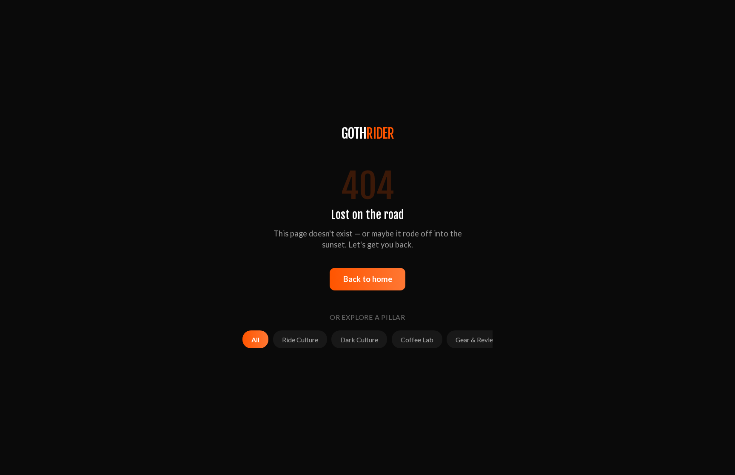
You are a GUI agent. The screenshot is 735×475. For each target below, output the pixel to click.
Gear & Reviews (478, 340)
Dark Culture (359, 340)
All (255, 340)
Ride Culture (300, 340)
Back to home (367, 279)
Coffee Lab (417, 340)
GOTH (367, 133)
